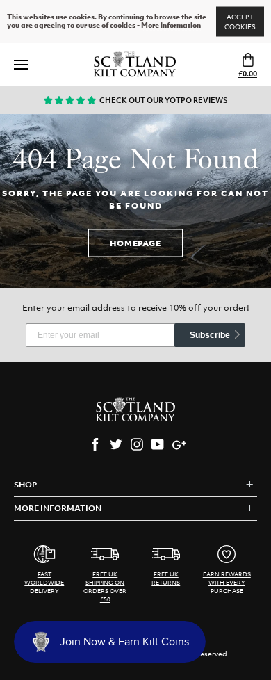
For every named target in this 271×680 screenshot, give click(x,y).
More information (171, 26)
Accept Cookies (240, 22)
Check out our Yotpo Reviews (163, 100)
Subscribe (210, 335)
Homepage (135, 242)
